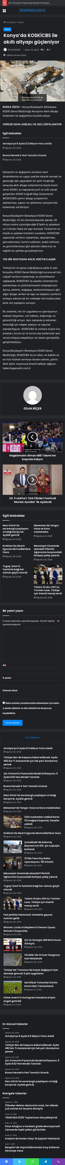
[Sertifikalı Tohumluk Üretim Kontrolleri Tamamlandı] (13, 987)
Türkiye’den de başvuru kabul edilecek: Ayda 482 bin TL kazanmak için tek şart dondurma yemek (31, 761)
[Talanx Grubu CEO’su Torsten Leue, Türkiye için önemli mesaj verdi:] (48, 574)
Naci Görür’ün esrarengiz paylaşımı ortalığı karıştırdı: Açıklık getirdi (15, 530)
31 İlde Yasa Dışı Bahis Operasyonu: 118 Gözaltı (39, 860)
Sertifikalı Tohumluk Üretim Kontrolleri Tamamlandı (41, 984)
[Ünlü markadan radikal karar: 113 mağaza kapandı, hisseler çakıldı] (13, 821)
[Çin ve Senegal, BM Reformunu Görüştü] (13, 944)
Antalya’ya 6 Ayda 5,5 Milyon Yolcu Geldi (27, 143)
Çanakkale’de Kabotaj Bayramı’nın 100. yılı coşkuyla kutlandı (42, 846)
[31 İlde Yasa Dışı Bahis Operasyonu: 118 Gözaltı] (13, 863)
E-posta (8, 677)
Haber (21, 22)
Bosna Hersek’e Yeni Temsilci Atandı (24, 155)
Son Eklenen (32, 737)
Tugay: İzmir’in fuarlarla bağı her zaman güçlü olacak (15, 569)
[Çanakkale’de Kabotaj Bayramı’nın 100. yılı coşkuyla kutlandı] (13, 847)
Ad (5, 665)
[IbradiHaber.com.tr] (32, 10)
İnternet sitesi (10, 690)
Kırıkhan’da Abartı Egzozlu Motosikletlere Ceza (16, 549)
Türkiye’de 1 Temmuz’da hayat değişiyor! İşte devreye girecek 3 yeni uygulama (31, 971)
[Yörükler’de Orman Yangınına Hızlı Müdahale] (13, 959)
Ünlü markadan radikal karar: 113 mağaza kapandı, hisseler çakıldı (42, 820)
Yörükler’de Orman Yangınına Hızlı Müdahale (42, 956)
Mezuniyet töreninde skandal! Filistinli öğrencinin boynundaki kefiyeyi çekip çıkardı (48, 550)
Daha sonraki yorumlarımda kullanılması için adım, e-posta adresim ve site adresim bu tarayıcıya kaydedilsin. (31, 708)
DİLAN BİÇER (14, 49)
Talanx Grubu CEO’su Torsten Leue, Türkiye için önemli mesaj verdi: (48, 590)
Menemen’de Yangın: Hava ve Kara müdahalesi (46, 529)
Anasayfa (11, 22)
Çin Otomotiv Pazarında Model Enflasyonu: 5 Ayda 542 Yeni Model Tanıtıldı (31, 775)
